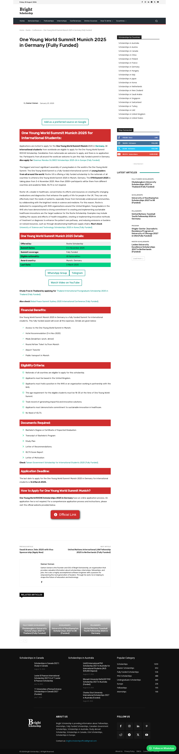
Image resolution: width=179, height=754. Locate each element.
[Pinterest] (50, 112)
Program (135, 225)
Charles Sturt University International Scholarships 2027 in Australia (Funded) (96, 695)
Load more (137, 258)
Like (156, 138)
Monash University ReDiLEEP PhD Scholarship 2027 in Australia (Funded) (96, 681)
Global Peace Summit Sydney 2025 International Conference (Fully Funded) (64, 301)
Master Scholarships (140, 241)
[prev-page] (21, 640)
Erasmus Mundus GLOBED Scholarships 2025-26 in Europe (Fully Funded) (66, 160)
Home (22, 30)
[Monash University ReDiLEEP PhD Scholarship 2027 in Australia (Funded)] (74, 682)
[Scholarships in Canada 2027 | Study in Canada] (26, 666)
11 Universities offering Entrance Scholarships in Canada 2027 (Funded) (47, 691)
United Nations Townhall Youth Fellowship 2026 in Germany (96, 630)
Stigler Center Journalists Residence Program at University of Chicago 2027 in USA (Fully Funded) (145, 232)
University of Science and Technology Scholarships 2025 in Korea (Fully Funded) (56, 227)
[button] (156, 21)
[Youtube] (157, 2)
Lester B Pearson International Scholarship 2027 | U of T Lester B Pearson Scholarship (47, 678)
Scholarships (64, 625)
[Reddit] (120, 735)
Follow (154, 143)
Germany (99, 146)
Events (28, 30)
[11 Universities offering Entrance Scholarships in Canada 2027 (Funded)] (26, 692)
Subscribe (154, 154)
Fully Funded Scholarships (34, 625)
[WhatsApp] (56, 112)
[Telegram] (151, 2)
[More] (62, 112)
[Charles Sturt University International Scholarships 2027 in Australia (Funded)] (74, 695)
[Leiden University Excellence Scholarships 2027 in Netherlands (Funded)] (123, 247)
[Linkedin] (148, 2)
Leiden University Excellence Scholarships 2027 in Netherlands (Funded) (143, 248)
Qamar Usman (32, 103)
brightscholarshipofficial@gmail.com (81, 741)
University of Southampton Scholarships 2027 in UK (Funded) (65, 630)
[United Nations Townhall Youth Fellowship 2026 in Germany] (96, 618)
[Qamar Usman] (22, 103)
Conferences (37, 30)
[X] (154, 2)
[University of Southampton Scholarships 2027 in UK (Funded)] (65, 618)
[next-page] (25, 640)
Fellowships (95, 625)
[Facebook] (142, 2)
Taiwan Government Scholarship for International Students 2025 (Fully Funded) (62, 462)
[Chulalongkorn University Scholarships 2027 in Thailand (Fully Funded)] (35, 618)
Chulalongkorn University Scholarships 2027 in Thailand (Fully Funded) (34, 630)
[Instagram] (145, 2)
